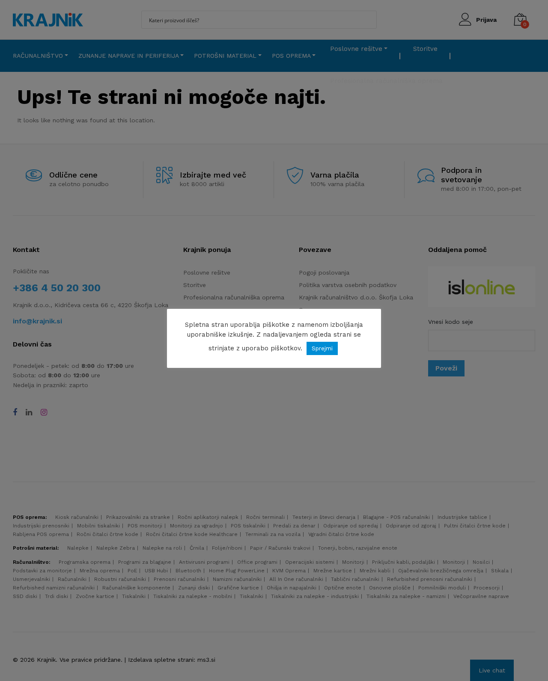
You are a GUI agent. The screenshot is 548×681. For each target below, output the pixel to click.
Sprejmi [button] (322, 348)
